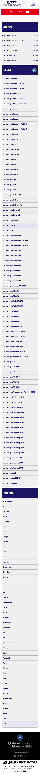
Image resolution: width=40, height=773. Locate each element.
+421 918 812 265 (21, 752)
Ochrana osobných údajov (12, 768)
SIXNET (23, 771)
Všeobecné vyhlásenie (27, 766)
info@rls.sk (21, 756)
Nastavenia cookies (28, 768)
